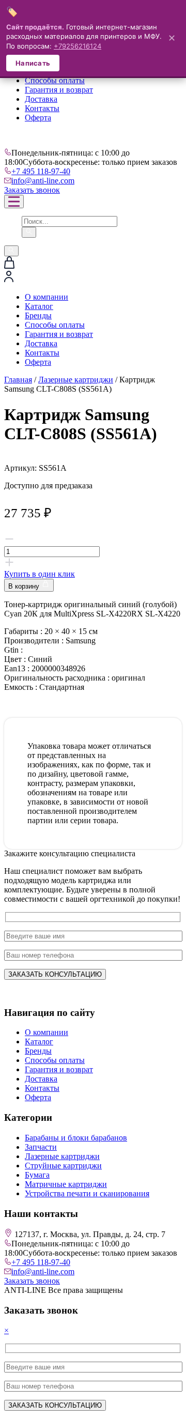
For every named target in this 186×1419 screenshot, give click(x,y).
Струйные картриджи (63, 1165)
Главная (18, 379)
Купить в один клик (39, 573)
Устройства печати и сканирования (87, 1193)
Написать (33, 63)
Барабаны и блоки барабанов (76, 1137)
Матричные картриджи (66, 1184)
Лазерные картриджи (75, 379)
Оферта (38, 117)
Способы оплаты (55, 80)
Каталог (39, 306)
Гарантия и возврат (59, 89)
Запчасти (41, 1147)
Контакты (42, 108)
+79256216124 (77, 46)
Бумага (37, 1174)
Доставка (41, 99)
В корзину (24, 586)
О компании (46, 296)
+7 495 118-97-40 (40, 171)
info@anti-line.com (42, 180)
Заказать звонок (32, 190)
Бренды (38, 315)
